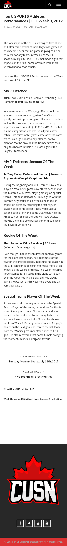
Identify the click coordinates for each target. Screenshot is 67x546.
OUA (37, 27)
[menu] (58, 4)
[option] (33, 398)
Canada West (14, 27)
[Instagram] (38, 523)
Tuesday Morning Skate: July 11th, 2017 (33, 361)
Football (28, 27)
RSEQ (44, 27)
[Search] (50, 4)
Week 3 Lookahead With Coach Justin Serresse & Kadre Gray (33, 399)
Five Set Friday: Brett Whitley (33, 376)
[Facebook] (20, 523)
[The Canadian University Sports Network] (8, 4)
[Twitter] (29, 523)
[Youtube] (47, 523)
